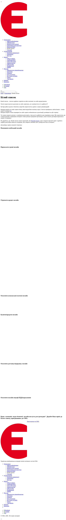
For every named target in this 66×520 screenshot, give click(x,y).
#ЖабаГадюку (11, 42)
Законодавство (11, 63)
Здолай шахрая (8, 51)
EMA (2, 93)
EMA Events (10, 64)
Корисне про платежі (13, 44)
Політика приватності (13, 53)
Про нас (6, 68)
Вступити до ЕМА (12, 76)
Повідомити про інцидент (14, 45)
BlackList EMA (11, 47)
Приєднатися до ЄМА (33, 421)
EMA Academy (11, 58)
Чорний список (35, 120)
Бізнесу (6, 57)
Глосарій (9, 50)
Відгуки (9, 55)
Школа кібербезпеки (12, 41)
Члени (9, 77)
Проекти (9, 73)
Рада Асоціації (11, 74)
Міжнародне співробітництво (15, 70)
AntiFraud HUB (11, 60)
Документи (10, 79)
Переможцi (10, 54)
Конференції (10, 66)
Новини (6, 80)
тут (10, 111)
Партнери (9, 71)
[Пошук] (1, 90)
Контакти (6, 82)
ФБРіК (9, 67)
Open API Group (11, 61)
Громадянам (7, 39)
